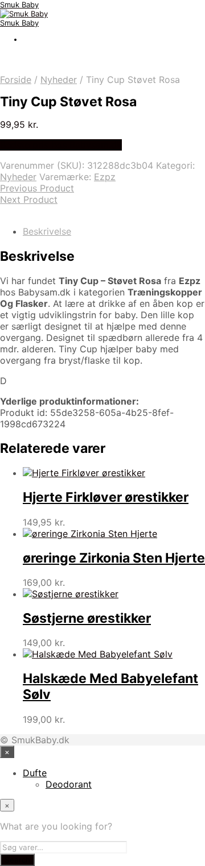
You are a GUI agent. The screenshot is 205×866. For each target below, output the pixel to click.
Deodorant (69, 784)
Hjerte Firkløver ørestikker (105, 497)
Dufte (35, 772)
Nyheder (58, 79)
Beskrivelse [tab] (47, 231)
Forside (15, 79)
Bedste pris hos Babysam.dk (61, 145)
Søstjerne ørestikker (87, 618)
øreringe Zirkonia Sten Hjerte (114, 558)
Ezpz (105, 176)
